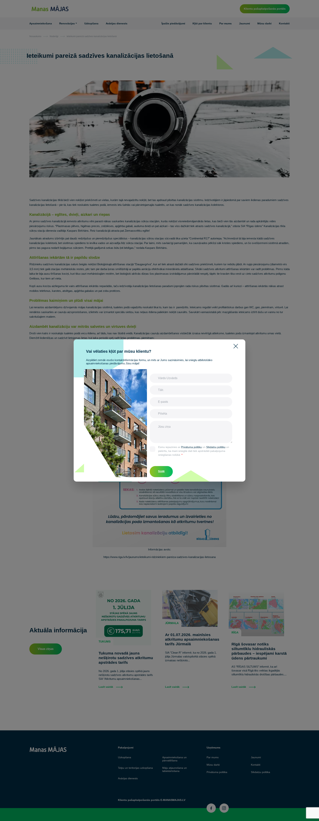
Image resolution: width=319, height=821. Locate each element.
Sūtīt (161, 471)
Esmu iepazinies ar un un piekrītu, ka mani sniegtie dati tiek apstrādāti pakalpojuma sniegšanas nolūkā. (193, 451)
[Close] (237, 346)
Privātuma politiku (191, 447)
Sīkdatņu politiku (215, 447)
